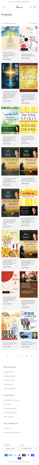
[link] (7, 356)
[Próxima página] (32, 356)
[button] (4, 7)
